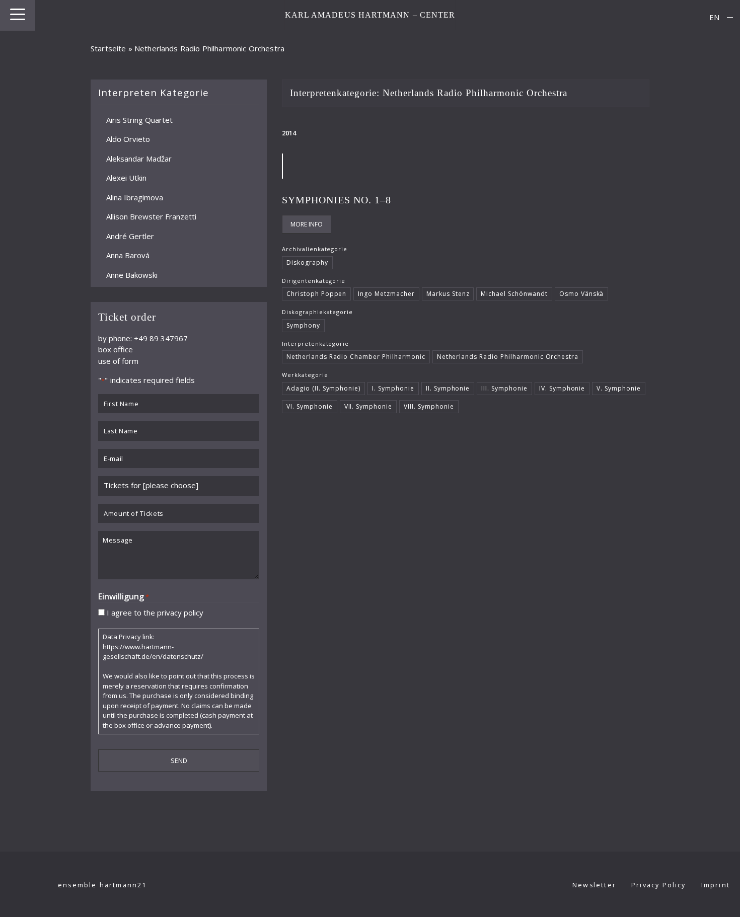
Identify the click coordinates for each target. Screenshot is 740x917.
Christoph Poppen (316, 293)
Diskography (307, 262)
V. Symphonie (619, 388)
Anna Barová (128, 255)
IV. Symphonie (562, 388)
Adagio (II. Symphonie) (323, 388)
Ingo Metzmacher (386, 293)
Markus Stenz (448, 293)
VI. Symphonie (309, 406)
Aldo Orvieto (128, 139)
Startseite (108, 48)
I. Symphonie (393, 388)
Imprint (715, 885)
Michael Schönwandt (514, 293)
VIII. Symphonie (429, 406)
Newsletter (594, 885)
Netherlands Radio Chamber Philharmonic (355, 356)
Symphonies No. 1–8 (336, 199)
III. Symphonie (504, 388)
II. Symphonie (448, 388)
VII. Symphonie (368, 406)
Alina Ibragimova (134, 197)
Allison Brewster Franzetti (151, 216)
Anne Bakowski (132, 274)
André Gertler (130, 236)
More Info (306, 224)
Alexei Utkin (126, 178)
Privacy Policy (658, 885)
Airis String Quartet (139, 119)
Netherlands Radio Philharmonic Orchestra (508, 356)
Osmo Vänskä (581, 293)
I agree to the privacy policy (155, 612)
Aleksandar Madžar (139, 158)
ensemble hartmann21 (102, 885)
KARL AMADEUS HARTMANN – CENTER (370, 15)
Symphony (303, 325)
